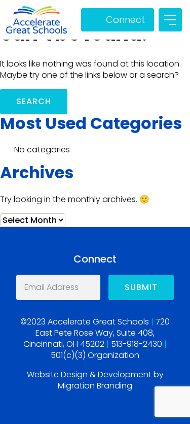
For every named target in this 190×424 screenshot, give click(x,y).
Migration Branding (95, 386)
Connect (125, 19)
